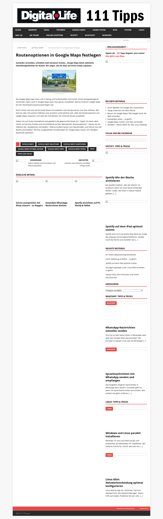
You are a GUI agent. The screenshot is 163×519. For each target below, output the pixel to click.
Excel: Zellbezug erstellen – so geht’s (121, 259)
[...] (114, 193)
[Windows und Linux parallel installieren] (126, 418)
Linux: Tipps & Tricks (117, 401)
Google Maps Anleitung (48, 144)
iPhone (127, 30)
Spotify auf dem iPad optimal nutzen (124, 228)
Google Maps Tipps (56, 149)
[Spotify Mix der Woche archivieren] (126, 162)
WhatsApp (90, 35)
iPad (115, 30)
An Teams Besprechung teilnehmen (121, 254)
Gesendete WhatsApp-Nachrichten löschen (56, 204)
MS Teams (34, 35)
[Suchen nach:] (134, 40)
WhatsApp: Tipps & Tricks (119, 296)
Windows (107, 35)
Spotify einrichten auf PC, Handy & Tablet (88, 204)
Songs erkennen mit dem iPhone (121, 110)
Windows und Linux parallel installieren (123, 434)
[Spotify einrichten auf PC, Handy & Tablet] (88, 190)
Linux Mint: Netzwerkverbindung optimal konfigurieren (124, 483)
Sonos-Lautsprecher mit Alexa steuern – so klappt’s (29, 204)
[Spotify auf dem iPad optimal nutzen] (126, 212)
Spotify (74, 35)
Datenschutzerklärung (126, 508)
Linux (141, 30)
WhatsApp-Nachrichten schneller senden (120, 329)
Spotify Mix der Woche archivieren (120, 179)
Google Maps (78, 30)
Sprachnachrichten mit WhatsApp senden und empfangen (120, 377)
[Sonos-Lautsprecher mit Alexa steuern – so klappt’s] (29, 190)
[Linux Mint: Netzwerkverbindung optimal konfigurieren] (126, 464)
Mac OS (18, 35)
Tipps (92, 149)
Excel (46, 30)
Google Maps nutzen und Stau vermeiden (125, 122)
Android (32, 30)
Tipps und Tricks (25, 154)
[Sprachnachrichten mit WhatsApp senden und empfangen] (126, 359)
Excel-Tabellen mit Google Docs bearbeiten (125, 107)
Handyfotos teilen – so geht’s (119, 119)
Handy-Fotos (99, 30)
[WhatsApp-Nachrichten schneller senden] (126, 313)
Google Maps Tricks (77, 149)
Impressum (144, 508)
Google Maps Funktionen (75, 144)
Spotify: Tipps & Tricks (118, 146)
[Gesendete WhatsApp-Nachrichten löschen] (59, 190)
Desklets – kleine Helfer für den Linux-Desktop (127, 124)
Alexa (18, 30)
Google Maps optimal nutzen (30, 149)
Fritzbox (61, 30)
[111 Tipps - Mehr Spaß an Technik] (81, 25)
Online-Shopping (54, 35)
